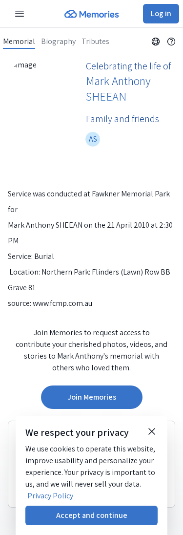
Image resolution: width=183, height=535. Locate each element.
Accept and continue (91, 515)
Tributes (95, 41)
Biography (58, 41)
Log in (161, 13)
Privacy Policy (50, 496)
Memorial (19, 41)
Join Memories (91, 397)
